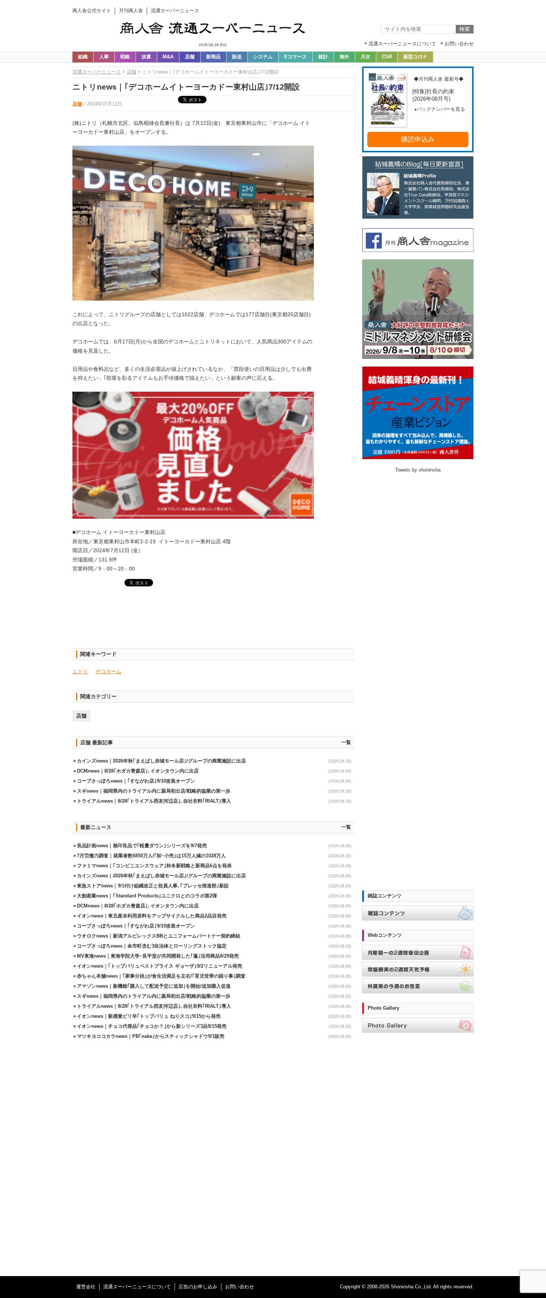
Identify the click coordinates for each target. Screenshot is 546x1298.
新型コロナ (415, 56)
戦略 (125, 56)
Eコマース (295, 56)
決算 (146, 56)
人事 (104, 56)
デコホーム (108, 671)
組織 (83, 56)
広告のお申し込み (198, 1286)
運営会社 (85, 1286)
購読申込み (418, 139)
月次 (365, 56)
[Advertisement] (213, 621)
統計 (323, 56)
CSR (387, 56)
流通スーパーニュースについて (137, 1286)
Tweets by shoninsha (418, 470)
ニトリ (80, 671)
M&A (168, 56)
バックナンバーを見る (441, 109)
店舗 (190, 56)
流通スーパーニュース (96, 72)
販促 (237, 56)
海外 (344, 56)
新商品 (213, 56)
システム (263, 56)
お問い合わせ (239, 1286)
